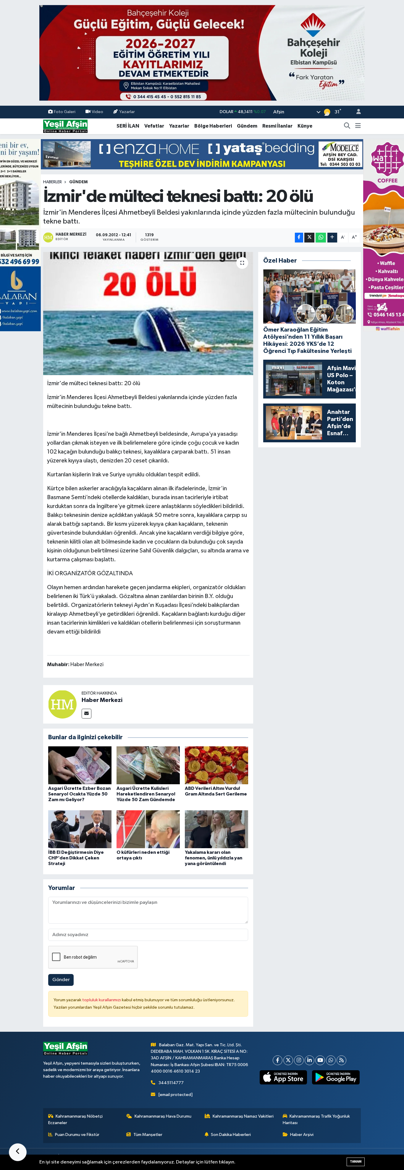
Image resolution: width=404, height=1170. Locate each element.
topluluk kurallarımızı (102, 1000)
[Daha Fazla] (332, 237)
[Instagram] (299, 1060)
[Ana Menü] (358, 126)
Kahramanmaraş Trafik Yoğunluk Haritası (316, 1119)
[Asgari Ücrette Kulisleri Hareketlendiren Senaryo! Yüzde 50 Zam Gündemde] (148, 765)
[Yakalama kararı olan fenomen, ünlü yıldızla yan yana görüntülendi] (216, 829)
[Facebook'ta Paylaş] (299, 237)
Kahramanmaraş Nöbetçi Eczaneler (75, 1119)
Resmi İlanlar (277, 125)
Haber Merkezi (102, 700)
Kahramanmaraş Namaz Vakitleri (243, 1116)
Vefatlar (154, 125)
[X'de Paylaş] (309, 237)
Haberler (52, 182)
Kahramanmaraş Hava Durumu (163, 1116)
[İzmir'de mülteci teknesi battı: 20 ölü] (148, 313)
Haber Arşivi (301, 1134)
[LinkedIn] (309, 1060)
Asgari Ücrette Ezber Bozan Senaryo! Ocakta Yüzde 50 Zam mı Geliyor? (79, 794)
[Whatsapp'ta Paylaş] (321, 237)
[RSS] (341, 1060)
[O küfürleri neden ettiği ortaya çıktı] (148, 829)
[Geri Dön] (18, 1152)
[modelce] (202, 154)
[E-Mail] (86, 714)
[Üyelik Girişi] (356, 112)
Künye (305, 125)
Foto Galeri (64, 112)
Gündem (247, 125)
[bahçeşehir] (202, 52)
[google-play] (336, 1077)
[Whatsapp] (331, 1060)
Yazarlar (127, 112)
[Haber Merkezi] (62, 704)
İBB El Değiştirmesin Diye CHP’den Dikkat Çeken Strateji (76, 858)
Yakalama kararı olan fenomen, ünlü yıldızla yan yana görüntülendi (213, 858)
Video (97, 112)
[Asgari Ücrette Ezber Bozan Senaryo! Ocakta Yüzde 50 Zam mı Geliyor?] (79, 765)
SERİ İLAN (128, 125)
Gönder (61, 979)
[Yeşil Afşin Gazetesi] (65, 126)
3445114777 (171, 1083)
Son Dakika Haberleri (231, 1134)
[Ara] (347, 126)
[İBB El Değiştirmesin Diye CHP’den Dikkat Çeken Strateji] (79, 829)
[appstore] (283, 1077)
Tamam (355, 1161)
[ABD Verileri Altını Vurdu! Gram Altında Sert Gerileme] (216, 765)
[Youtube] (320, 1060)
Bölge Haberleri (213, 125)
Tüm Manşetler (147, 1134)
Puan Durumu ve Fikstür (77, 1134)
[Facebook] (277, 1060)
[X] (288, 1060)
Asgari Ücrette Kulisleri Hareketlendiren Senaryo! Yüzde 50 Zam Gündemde (146, 794)
